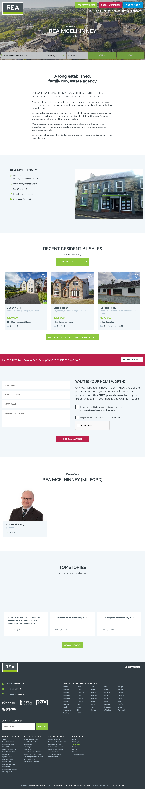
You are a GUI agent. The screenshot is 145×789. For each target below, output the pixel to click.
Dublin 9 (120, 692)
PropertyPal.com (117, 785)
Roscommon (67, 710)
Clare (92, 687)
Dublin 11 (80, 695)
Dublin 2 (79, 690)
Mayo (79, 707)
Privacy (87, 785)
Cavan (79, 687)
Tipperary (94, 710)
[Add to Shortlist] (43, 276)
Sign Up (42, 726)
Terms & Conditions (73, 785)
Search (102, 55)
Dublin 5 (120, 690)
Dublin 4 (107, 690)
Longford (121, 704)
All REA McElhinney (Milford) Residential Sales (72, 337)
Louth (65, 707)
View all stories (72, 645)
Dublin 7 (93, 692)
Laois (78, 704)
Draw (130, 55)
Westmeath (121, 710)
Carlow (65, 687)
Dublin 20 (121, 698)
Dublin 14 (121, 695)
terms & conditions (92, 410)
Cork (105, 687)
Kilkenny (66, 704)
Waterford (107, 710)
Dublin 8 (107, 692)
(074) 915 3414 (20, 189)
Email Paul (13, 533)
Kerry (106, 701)
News (125, 11)
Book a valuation (110, 5)
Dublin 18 (107, 698)
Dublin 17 (94, 698)
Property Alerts (86, 5)
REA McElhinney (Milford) (16, 55)
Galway (93, 701)
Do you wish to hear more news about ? (100, 417)
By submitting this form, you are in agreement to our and (101, 408)
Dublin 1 (66, 690)
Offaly (120, 707)
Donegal (120, 687)
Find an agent (133, 5)
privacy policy (110, 410)
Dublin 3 (93, 690)
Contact (136, 11)
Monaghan (107, 707)
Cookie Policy (58, 785)
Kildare (120, 701)
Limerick (107, 704)
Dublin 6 (66, 692)
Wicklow (79, 713)
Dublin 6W (80, 692)
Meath (93, 707)
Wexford (66, 713)
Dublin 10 (66, 695)
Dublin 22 (66, 701)
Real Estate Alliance (38, 785)
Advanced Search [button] (135, 54)
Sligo (78, 710)
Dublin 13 (107, 695)
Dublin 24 (80, 701)
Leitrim (93, 704)
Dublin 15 (66, 698)
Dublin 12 (94, 695)
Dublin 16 (80, 698)
